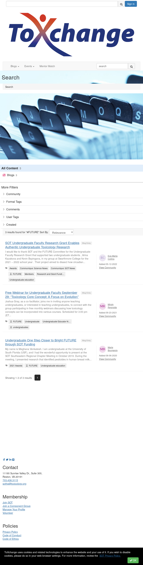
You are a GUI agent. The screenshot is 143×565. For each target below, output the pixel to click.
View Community (107, 267)
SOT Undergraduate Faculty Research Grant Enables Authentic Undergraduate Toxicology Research (42, 244)
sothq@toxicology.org (14, 483)
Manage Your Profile (14, 509)
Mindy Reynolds (112, 306)
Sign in (131, 4)
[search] (121, 4)
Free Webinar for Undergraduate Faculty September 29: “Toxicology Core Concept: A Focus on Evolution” (42, 294)
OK (134, 560)
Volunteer (8, 513)
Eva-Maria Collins (113, 257)
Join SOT (8, 502)
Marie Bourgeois (113, 349)
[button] (15, 66)
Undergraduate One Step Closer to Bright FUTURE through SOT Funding (40, 342)
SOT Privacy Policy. (110, 555)
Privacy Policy (10, 532)
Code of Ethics (11, 538)
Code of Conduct (12, 535)
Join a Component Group (17, 506)
